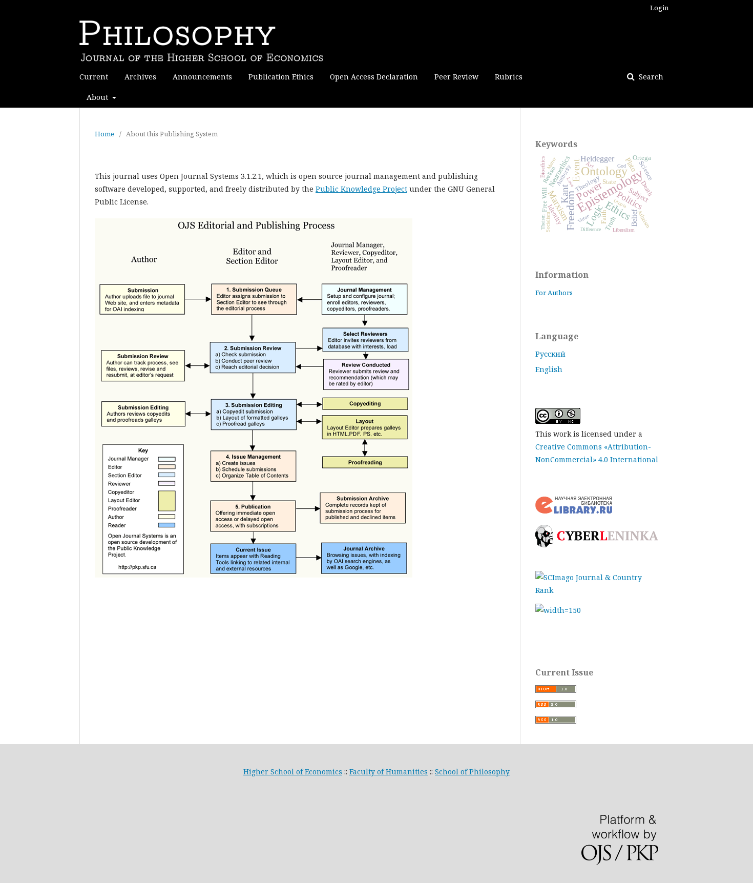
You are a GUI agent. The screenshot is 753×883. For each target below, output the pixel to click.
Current (93, 76)
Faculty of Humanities (388, 771)
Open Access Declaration (374, 76)
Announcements (202, 76)
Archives (140, 76)
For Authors (554, 292)
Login (659, 7)
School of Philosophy (472, 771)
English (548, 369)
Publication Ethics (280, 76)
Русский (550, 354)
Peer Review (456, 76)
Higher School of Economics (292, 771)
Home (104, 133)
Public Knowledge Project (361, 189)
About (98, 97)
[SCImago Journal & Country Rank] (596, 590)
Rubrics (508, 76)
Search (650, 76)
